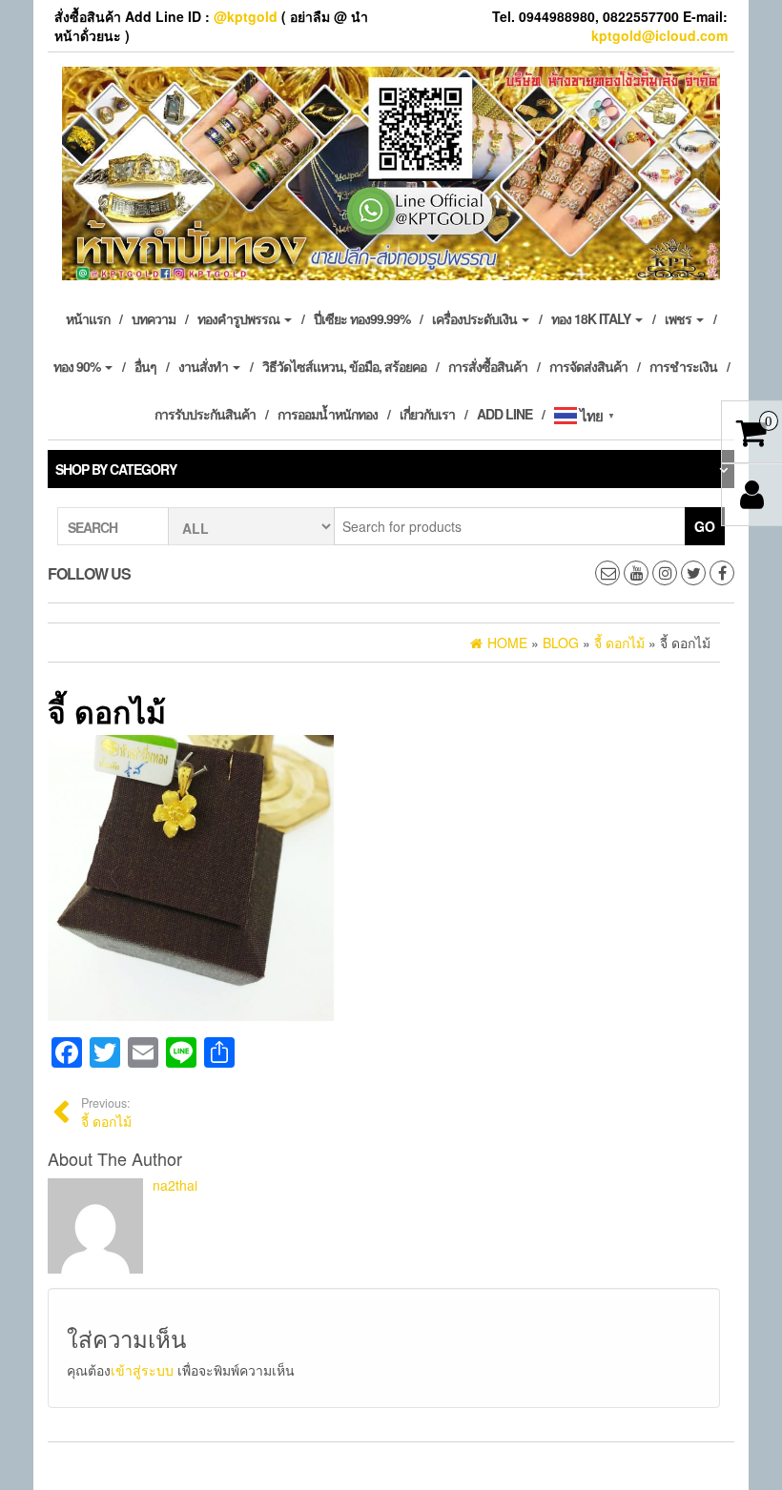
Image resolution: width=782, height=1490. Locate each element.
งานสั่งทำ (204, 366)
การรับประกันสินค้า (205, 413)
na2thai (175, 1184)
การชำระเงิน (683, 366)
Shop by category (115, 469)
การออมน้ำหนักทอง (328, 413)
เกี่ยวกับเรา (427, 413)
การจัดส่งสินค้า (588, 366)
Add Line (504, 413)
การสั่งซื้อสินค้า (487, 366)
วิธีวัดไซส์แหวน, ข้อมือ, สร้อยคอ (344, 366)
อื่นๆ (145, 366)
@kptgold (246, 16)
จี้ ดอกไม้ (106, 1112)
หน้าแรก (88, 318)
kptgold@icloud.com (659, 35)
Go (704, 526)
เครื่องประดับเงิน (476, 318)
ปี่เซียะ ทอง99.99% (362, 318)
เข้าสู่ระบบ (142, 1369)
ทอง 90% (78, 366)
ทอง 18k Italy (592, 318)
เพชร (679, 318)
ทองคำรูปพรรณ (239, 318)
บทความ (153, 318)
